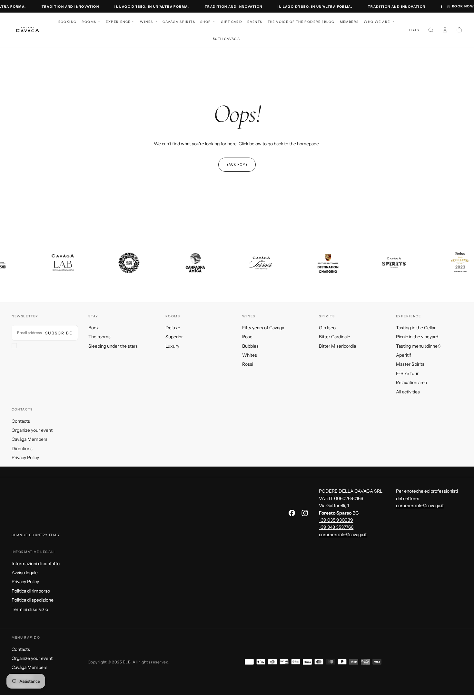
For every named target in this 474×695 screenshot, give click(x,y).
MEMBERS (349, 22)
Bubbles (250, 346)
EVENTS (254, 22)
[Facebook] (292, 513)
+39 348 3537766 (336, 527)
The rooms (99, 337)
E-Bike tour (407, 373)
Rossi (247, 364)
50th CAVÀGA (226, 39)
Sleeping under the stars (113, 346)
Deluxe (172, 328)
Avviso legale (25, 572)
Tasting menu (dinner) (418, 346)
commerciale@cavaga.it (343, 534)
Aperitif (403, 355)
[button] (414, 30)
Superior (174, 337)
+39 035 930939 (336, 520)
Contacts (21, 421)
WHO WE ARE (377, 22)
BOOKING (67, 22)
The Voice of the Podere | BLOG (301, 22)
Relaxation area (411, 382)
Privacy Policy (25, 457)
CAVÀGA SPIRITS (179, 22)
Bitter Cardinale (334, 337)
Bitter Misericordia (337, 346)
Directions (22, 448)
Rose (247, 337)
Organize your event (32, 430)
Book (93, 328)
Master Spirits (410, 364)
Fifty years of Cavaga (263, 328)
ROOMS (89, 22)
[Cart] (459, 30)
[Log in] (445, 30)
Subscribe (59, 333)
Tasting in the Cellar (416, 328)
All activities (408, 392)
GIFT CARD (231, 22)
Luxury (172, 346)
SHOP (205, 22)
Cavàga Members (29, 439)
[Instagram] (305, 513)
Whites (249, 355)
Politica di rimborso (31, 591)
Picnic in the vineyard (417, 337)
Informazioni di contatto (36, 563)
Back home (237, 164)
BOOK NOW (463, 6)
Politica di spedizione (33, 600)
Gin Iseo (327, 328)
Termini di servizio (30, 609)
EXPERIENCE (118, 22)
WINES (146, 22)
